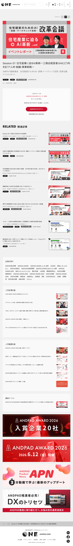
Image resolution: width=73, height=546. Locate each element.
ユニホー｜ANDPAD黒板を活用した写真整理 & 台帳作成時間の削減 (22, 221)
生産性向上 (30, 276)
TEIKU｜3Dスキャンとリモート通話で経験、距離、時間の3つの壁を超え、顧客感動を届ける (26, 310)
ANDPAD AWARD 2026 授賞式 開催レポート (17, 319)
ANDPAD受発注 (14, 268)
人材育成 (42, 271)
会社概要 (20, 539)
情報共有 (22, 276)
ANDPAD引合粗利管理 (27, 268)
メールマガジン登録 (51, 539)
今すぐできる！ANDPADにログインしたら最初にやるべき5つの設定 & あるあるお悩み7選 (26, 327)
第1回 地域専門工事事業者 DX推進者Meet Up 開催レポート (18, 189)
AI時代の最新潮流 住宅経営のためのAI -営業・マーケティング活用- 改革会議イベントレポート (24, 152)
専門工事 (6, 209)
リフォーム (29, 279)
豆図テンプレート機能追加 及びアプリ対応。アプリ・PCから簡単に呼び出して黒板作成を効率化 (28, 356)
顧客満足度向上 (51, 271)
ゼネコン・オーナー (8, 226)
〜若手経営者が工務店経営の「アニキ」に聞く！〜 (14, 243)
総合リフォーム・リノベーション (23, 271)
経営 (15, 83)
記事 (54, 4)
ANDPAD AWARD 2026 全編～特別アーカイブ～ (18, 348)
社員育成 (37, 276)
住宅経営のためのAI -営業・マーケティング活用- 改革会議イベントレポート (20, 136)
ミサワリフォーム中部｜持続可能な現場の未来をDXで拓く (19, 302)
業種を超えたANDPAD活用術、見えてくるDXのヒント (17, 186)
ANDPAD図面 (14, 276)
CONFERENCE (50, 276)
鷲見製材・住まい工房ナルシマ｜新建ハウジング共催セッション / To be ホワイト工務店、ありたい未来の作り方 (24, 240)
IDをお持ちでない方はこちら (36, 114)
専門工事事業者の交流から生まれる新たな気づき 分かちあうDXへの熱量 (23, 204)
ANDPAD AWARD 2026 (20, 273)
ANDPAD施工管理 (10, 265)
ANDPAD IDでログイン (36, 109)
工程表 (59, 276)
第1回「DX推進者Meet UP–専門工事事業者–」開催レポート (17, 206)
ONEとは (49, 4)
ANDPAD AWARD (23, 265)
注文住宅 (52, 265)
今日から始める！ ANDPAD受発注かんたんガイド (16, 294)
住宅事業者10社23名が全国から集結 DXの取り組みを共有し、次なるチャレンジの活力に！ (24, 170)
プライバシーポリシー (27, 539)
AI (3, 83)
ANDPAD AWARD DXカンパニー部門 (46, 268)
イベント (65, 4)
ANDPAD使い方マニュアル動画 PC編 (15, 381)
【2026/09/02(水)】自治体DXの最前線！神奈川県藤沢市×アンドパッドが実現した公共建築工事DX (29, 402)
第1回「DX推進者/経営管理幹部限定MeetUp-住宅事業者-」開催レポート (20, 173)
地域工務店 (9, 83)
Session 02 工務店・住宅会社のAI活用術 (14, 133)
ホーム (4, 523)
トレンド (5, 79)
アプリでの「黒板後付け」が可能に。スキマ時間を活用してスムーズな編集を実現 (24, 364)
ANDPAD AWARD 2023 (37, 273)
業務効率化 (8, 273)
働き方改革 (35, 271)
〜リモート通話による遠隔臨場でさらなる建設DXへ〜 (15, 224)
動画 (59, 4)
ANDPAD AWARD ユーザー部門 (39, 265)
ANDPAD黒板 (61, 271)
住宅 (12, 79)
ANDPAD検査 (50, 273)
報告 (43, 276)
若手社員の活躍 (12, 279)
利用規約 (36, 539)
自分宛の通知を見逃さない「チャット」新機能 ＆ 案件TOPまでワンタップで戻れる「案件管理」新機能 (28, 373)
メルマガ (70, 4)
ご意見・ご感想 (42, 539)
